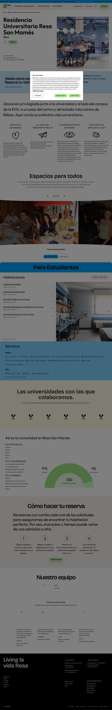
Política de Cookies (38, 91)
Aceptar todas (75, 95)
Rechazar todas (60, 95)
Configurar (38, 95)
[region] (56, 85)
